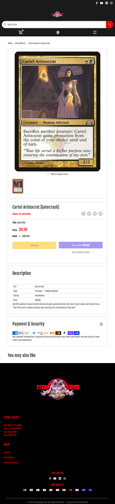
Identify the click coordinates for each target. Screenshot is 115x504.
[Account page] (58, 33)
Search (6, 452)
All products (20, 43)
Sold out (34, 245)
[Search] (109, 24)
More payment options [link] (81, 252)
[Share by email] (100, 214)
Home (10, 43)
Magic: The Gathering (21, 214)
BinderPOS (83, 502)
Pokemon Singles (10, 462)
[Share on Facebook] (83, 214)
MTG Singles (8, 457)
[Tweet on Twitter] (95, 214)
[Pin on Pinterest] (89, 214)
